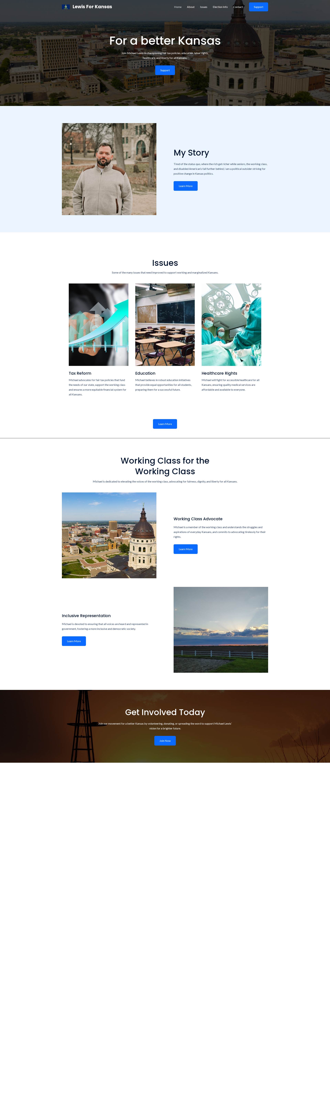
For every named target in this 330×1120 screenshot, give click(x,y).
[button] (165, 424)
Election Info (220, 6)
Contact (238, 6)
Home (178, 6)
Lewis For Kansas (92, 7)
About (191, 6)
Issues (203, 6)
